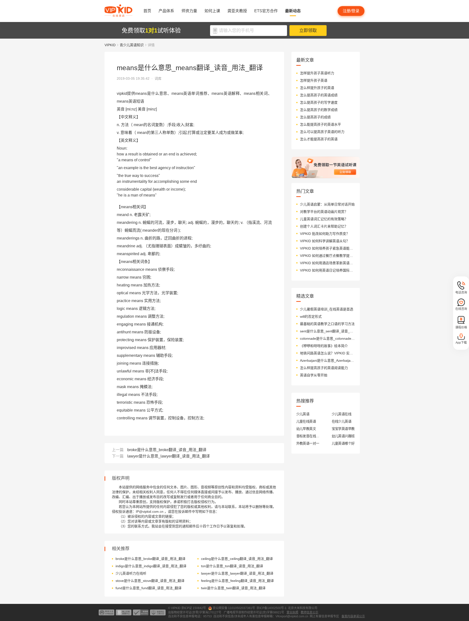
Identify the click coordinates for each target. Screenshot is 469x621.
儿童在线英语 (306, 421)
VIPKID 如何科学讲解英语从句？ (325, 241)
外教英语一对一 (307, 443)
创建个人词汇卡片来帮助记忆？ (324, 226)
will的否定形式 (311, 316)
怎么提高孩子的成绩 (315, 117)
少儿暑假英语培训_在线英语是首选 (326, 309)
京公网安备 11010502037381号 (234, 608)
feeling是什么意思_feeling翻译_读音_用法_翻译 (237, 581)
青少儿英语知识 (132, 45)
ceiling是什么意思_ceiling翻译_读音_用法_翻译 (237, 559)
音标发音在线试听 (308, 436)
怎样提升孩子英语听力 (317, 73)
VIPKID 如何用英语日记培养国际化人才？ (327, 270)
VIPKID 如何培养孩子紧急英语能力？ (327, 248)
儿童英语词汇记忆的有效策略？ (324, 219)
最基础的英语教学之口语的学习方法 (327, 324)
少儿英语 (302, 414)
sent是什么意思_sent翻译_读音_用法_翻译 (327, 331)
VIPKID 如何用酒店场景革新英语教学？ (327, 263)
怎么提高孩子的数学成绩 (319, 110)
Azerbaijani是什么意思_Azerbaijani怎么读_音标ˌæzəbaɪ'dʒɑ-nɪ (327, 360)
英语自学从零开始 (313, 375)
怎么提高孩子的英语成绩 (319, 95)
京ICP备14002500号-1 (271, 608)
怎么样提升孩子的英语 (317, 88)
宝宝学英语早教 (343, 429)
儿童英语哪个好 (343, 443)
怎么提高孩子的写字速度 (319, 102)
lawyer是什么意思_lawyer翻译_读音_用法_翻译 (168, 456)
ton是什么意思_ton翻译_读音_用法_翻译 (232, 566)
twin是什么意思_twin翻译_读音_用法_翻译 (233, 588)
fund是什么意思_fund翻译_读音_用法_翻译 (148, 588)
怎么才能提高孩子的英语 (319, 139)
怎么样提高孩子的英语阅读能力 (324, 368)
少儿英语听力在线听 (131, 573)
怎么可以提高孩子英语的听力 (322, 132)
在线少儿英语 (342, 421)
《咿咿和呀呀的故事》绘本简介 (324, 346)
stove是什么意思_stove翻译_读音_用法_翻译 (150, 581)
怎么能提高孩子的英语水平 (320, 124)
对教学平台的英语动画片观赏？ (324, 212)
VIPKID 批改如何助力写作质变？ (325, 234)
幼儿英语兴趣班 (343, 436)
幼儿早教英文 (306, 429)
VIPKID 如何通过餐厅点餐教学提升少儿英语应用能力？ (327, 256)
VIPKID (110, 45)
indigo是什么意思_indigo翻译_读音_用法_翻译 (151, 566)
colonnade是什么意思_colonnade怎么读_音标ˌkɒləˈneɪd (327, 338)
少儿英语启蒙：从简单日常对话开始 (327, 204)
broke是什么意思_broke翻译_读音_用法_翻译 (166, 450)
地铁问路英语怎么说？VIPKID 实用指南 (327, 353)
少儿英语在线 (342, 414)
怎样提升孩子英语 (313, 80)
